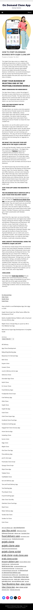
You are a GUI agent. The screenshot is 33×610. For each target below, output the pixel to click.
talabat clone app (25, 579)
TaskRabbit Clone (7, 477)
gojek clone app (11, 545)
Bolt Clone (5, 359)
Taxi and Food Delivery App (10, 484)
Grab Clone (5, 301)
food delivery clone (25, 536)
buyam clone (5, 363)
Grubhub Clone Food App (9, 420)
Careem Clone (6, 367)
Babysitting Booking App (9, 352)
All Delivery (5, 344)
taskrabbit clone (6, 581)
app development (19, 528)
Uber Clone (5, 297)
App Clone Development (9, 348)
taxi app (27, 581)
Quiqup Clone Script (7, 465)
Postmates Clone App (21, 577)
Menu (29, 12)
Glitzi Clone (5, 401)
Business (15, 151)
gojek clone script (11, 551)
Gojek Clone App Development (9, 548)
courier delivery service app (10, 371)
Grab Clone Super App (8, 416)
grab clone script (10, 558)
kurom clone (5, 439)
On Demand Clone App (16, 5)
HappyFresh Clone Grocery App (11, 428)
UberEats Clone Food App (9, 503)
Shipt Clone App (6, 469)
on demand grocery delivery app (10, 575)
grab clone (7, 555)
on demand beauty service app (9, 570)
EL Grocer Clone (6, 386)
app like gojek (9, 530)
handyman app (5, 564)
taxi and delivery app (8, 480)
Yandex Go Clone (7, 518)
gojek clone (8, 541)
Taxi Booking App (7, 488)
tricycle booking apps (8, 496)
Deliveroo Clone (6, 375)
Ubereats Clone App (15, 589)
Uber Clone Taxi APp (8, 499)
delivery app (17, 533)
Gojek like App (6, 409)
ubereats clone (5, 589)
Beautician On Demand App (10, 356)
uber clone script (22, 587)
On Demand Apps (19, 568)
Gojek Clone (5, 299)
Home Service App (7, 431)
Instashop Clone (6, 435)
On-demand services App (8, 568)
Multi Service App (7, 566)
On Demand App (7, 295)
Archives (4, 337)
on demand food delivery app (11, 573)
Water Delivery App (7, 511)
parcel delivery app (23, 575)
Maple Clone (5, 446)
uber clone (25, 584)
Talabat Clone (6, 473)
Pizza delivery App (7, 454)
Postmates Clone (7, 577)
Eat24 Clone (5, 382)
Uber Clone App (8, 587)
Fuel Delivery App (7, 397)
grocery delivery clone (24, 562)
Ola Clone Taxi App (7, 450)
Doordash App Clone (8, 378)
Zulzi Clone (5, 522)
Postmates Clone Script (8, 462)
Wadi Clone (5, 507)
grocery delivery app (10, 561)
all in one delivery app (7, 527)
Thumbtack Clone (7, 492)
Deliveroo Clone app (8, 533)
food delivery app (11, 536)
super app (17, 579)
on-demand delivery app (20, 566)
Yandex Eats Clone (7, 514)
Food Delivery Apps (7, 390)
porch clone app (6, 458)
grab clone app (20, 555)
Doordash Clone (25, 533)
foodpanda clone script (18, 539)
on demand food (23, 570)
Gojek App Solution (18, 276)
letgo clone (5, 443)
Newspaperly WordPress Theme (16, 607)
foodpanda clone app (6, 539)
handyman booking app (9, 424)
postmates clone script (7, 579)
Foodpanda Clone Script (9, 393)
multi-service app (14, 564)
